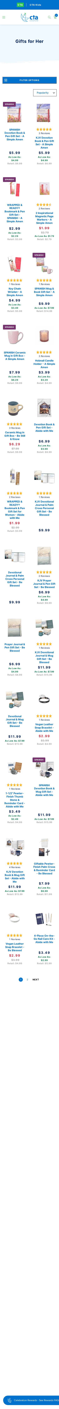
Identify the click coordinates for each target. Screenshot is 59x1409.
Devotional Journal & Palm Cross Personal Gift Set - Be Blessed (14, 579)
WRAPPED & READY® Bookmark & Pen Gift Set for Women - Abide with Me (15, 509)
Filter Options (29, 80)
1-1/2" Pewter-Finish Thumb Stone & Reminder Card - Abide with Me (14, 800)
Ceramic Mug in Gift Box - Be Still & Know (14, 436)
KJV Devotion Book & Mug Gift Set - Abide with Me (15, 876)
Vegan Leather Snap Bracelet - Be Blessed (14, 947)
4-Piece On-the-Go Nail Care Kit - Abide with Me (44, 939)
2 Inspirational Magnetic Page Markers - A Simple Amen (44, 217)
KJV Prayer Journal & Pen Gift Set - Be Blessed (44, 584)
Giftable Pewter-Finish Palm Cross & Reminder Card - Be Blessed (44, 868)
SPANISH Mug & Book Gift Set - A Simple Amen (44, 292)
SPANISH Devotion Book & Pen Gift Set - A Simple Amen (15, 134)
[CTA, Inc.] (29, 17)
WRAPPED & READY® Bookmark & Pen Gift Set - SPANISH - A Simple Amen (15, 213)
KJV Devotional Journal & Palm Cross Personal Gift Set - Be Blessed (44, 508)
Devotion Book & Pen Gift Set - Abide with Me (44, 428)
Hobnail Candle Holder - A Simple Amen (44, 364)
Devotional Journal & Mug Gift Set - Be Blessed (15, 721)
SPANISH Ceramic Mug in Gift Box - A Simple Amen (15, 356)
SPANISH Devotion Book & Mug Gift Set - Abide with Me (44, 790)
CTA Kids (35, 4)
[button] (3, 17)
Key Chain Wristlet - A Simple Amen (15, 292)
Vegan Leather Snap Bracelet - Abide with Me (44, 727)
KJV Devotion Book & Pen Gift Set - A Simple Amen (44, 142)
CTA (20, 4)
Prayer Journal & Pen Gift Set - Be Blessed (15, 647)
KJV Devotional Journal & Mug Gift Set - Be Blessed (44, 657)
